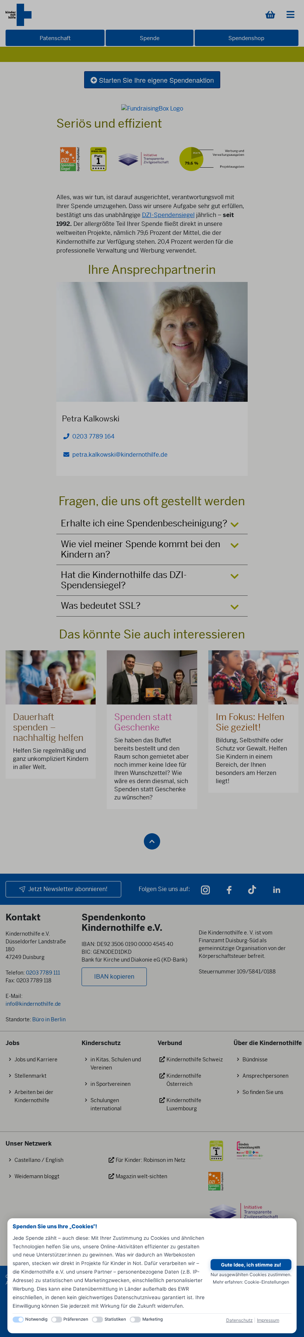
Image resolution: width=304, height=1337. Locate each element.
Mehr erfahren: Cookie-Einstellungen (251, 1282)
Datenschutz (239, 1320)
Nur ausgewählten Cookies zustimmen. (251, 1274)
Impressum (268, 1320)
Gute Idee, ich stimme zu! (251, 1265)
